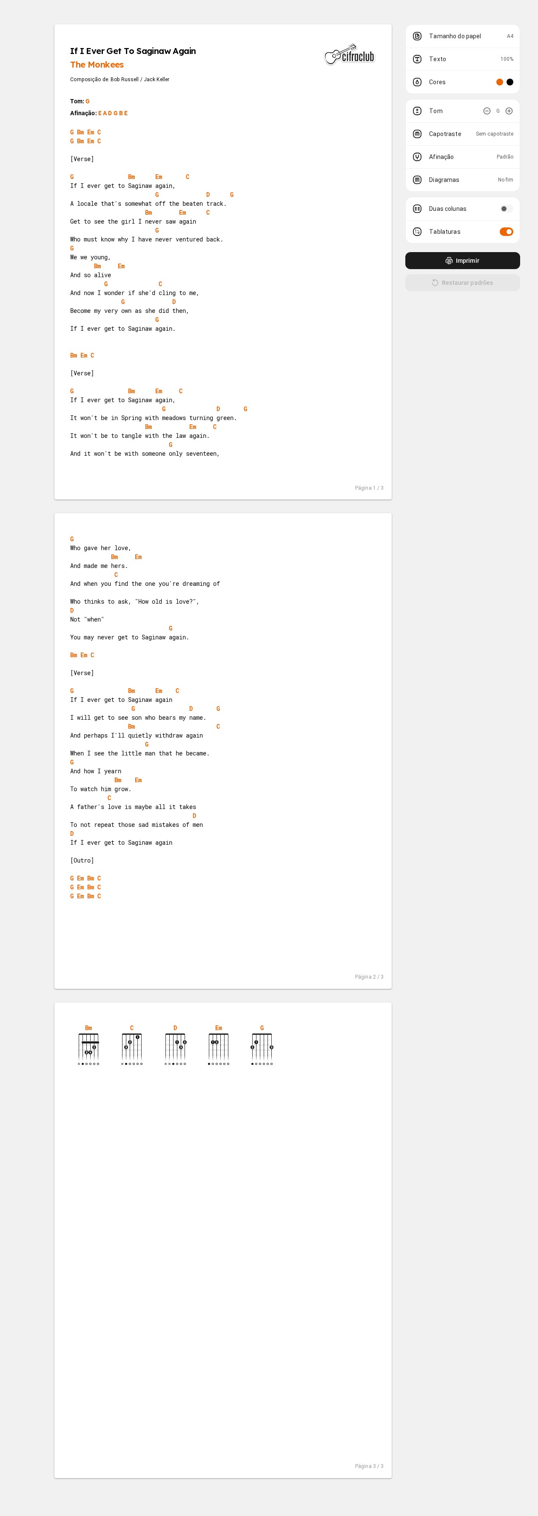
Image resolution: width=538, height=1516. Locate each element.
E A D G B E (113, 113)
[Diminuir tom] (487, 111)
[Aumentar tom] (509, 111)
